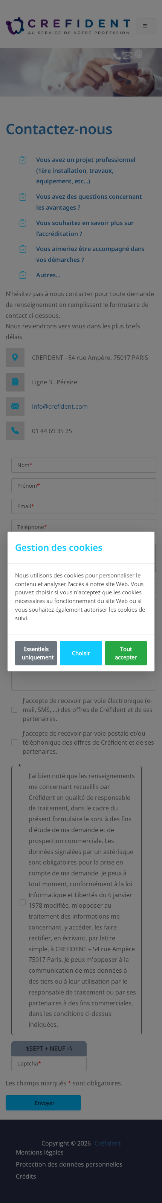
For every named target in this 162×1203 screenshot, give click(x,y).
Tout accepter (126, 653)
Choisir (81, 653)
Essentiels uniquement (37, 653)
